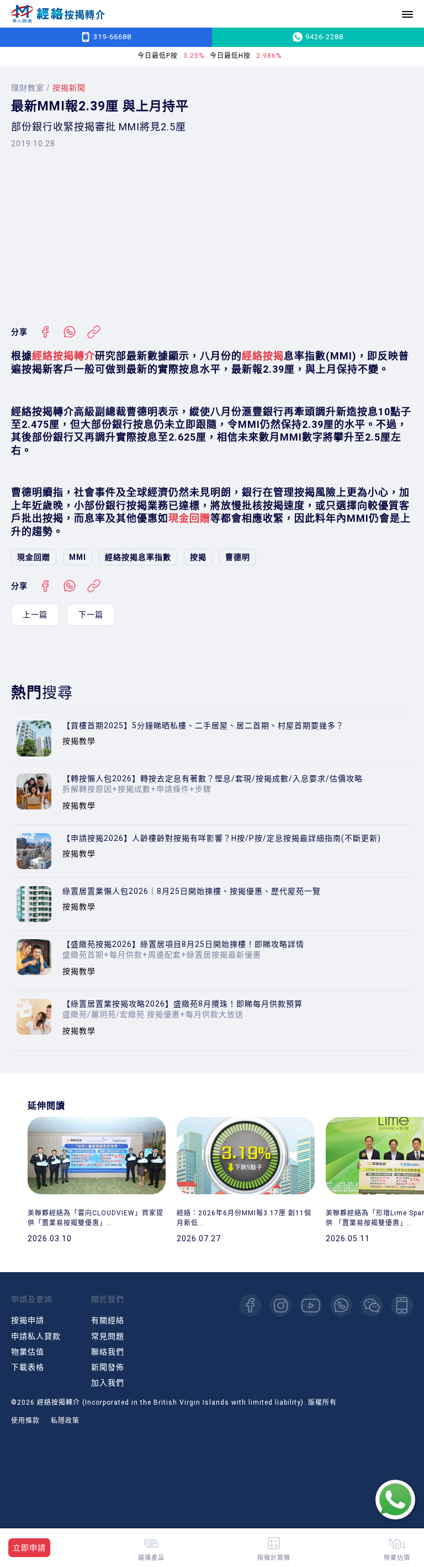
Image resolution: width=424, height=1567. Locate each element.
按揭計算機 (273, 1557)
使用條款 (25, 1421)
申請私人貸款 (36, 1336)
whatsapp (341, 1305)
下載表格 (27, 1367)
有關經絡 (107, 1320)
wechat (372, 1305)
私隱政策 (65, 1421)
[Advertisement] (212, 237)
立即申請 (29, 1547)
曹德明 (237, 557)
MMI (77, 557)
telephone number (402, 1305)
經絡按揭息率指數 (138, 557)
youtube (311, 1305)
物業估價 (397, 1557)
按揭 (198, 557)
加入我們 (107, 1382)
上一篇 (35, 614)
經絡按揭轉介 (63, 356)
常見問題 (107, 1336)
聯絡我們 (107, 1351)
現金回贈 (189, 518)
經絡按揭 (263, 356)
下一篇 (90, 614)
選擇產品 (151, 1557)
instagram (280, 1305)
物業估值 (27, 1351)
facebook (250, 1305)
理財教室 (27, 87)
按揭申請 (27, 1320)
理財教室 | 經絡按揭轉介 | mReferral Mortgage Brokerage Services (58, 14)
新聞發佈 (107, 1367)
